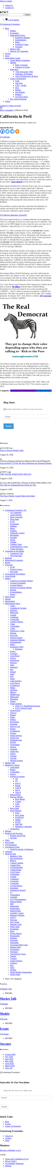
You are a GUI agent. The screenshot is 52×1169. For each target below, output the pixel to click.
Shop (7, 56)
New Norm (14, 922)
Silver (17, 806)
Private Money (16, 933)
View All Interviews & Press (26, 76)
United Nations (16, 961)
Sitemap (8, 1166)
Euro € (18, 783)
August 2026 (10, 1054)
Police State (14, 927)
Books (7, 562)
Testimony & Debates (23, 74)
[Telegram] (12, 131)
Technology (15, 829)
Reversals (14, 572)
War (11, 965)
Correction (14, 881)
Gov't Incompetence (27, 391)
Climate (13, 877)
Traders (13, 956)
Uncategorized (11, 845)
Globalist (13, 897)
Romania (13, 724)
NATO (13, 918)
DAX (17, 813)
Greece (13, 658)
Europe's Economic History (21, 588)
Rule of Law (15, 726)
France (13, 651)
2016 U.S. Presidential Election (27, 706)
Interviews (14, 69)
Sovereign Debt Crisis (19, 945)
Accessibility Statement (14, 1163)
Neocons (13, 920)
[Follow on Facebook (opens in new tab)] (3, 12)
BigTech (13, 610)
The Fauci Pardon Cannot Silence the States (17, 496)
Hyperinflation (16, 592)
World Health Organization (21, 972)
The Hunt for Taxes (44, 391)
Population (14, 929)
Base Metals (20, 799)
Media (12, 688)
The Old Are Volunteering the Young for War (18, 485)
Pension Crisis (15, 924)
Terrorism (14, 952)
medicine (13, 690)
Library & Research (18, 79)
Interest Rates (15, 795)
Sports (12, 540)
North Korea (15, 710)
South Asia (14, 738)
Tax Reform (20, 92)
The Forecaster (16, 556)
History (18, 90)
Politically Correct (17, 533)
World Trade (15, 974)
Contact (8, 1138)
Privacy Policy (11, 1161)
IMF (12, 904)
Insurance (14, 667)
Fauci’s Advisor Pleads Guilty (12, 450)
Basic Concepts (21, 65)
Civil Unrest (15, 872)
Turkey (13, 754)
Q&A (7, 840)
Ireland (13, 672)
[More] (17, 131)
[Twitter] (7, 131)
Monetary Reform (17, 915)
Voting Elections (16, 549)
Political (18, 94)
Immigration (10, 601)
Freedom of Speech (18, 890)
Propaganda (15, 936)
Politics (13, 31)
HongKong (14, 660)
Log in (18, 1150)
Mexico (13, 692)
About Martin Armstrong (20, 60)
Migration (14, 699)
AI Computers (15, 512)
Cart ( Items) (13, 20)
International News (17, 35)
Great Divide (10, 576)
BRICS (13, 861)
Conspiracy (14, 879)
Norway (13, 713)
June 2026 (9, 1059)
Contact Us (9, 8)
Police (12, 717)
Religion (13, 938)
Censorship (14, 619)
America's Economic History (21, 581)
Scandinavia (15, 731)
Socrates (13, 838)
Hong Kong (10, 597)
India (12, 665)
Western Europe (16, 760)
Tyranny (13, 958)
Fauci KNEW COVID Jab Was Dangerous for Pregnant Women (25, 463)
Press (12, 931)
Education (14, 888)
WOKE (13, 970)
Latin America (15, 681)
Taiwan (13, 747)
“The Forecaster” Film (24, 72)
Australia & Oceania (18, 608)
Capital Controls (16, 863)
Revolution (14, 722)
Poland (13, 715)
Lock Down (15, 683)
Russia (12, 729)
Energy (13, 774)
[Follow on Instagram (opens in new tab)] (7, 12)
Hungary (13, 663)
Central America (16, 622)
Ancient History (16, 585)
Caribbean (14, 617)
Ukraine (13, 756)
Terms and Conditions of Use (16, 1159)
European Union (21, 44)
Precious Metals (16, 797)
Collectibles (14, 626)
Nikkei (18, 820)
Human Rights (16, 902)
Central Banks (15, 870)
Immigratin (14, 906)
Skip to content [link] (6, 1)
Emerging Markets (22, 38)
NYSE (18, 822)
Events (7, 53)
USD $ (18, 788)
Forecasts (8, 565)
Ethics (17, 42)
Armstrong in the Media (14, 551)
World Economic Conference (21, 849)
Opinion (13, 531)
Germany (19, 47)
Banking (8, 558)
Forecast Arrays (16, 569)
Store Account (15, 106)
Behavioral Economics (14, 560)
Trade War (14, 751)
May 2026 (9, 1061)
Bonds (12, 770)
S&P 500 (18, 824)
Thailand (13, 749)
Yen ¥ (17, 790)
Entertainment (20, 40)
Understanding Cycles (19, 547)
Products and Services (14, 833)
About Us (9, 5)
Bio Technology (16, 858)
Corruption (8, 110)
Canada (13, 615)
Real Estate (14, 808)
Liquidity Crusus (16, 913)
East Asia (14, 635)
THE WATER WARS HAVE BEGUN (15, 474)
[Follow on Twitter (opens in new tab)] (5, 12)
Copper (18, 801)
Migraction (14, 697)
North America (16, 704)
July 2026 (9, 1057)
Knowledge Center (12, 58)
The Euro (19, 83)
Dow (17, 88)
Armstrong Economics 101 (16, 510)
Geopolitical (15, 895)
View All (8, 1068)
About (7, 101)
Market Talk (15, 49)
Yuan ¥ (18, 792)
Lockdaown (15, 685)
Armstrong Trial (16, 553)
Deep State (14, 519)
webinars (8, 852)
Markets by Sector (12, 765)
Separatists (14, 943)
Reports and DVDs (17, 836)
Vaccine (13, 758)
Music (12, 528)
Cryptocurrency (16, 886)
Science (13, 733)
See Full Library (21, 97)
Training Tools (16, 544)
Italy (12, 676)
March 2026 (10, 1066)
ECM (12, 522)
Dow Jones (19, 815)
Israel (12, 674)
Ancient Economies (18, 583)
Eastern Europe (16, 638)
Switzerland (15, 745)
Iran (11, 669)
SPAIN (13, 742)
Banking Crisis (16, 856)
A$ (16, 779)
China (12, 624)
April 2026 (9, 1063)
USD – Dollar (20, 85)
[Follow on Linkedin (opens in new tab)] (1, 12)
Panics (12, 594)
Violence (13, 963)
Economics (14, 33)
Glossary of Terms (22, 67)
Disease (13, 633)
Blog (7, 28)
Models (13, 63)
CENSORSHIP (16, 867)
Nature (13, 701)
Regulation (14, 535)
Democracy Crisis (17, 631)
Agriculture (14, 767)
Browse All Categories (19, 51)
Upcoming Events (12, 847)
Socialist (13, 537)
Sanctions (14, 940)
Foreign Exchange (17, 776)
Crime (12, 628)
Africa (12, 606)
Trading (13, 542)
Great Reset (14, 656)
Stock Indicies (15, 811)
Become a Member (7, 1150)
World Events (10, 854)
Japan (12, 679)
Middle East (15, 694)
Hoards (13, 590)
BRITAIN (14, 613)
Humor (8, 599)
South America (16, 735)
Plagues (8, 831)
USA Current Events (23, 708)
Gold (17, 81)
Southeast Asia (16, 740)
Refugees (19, 649)
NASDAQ (19, 817)
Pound (17, 786)
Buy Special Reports (18, 99)
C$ (16, 781)
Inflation (13, 526)
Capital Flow (15, 865)
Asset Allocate (16, 515)
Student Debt (15, 947)
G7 (11, 892)
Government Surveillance (15, 574)
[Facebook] (2, 131)
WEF (12, 968)
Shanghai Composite (23, 826)
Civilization (14, 874)
